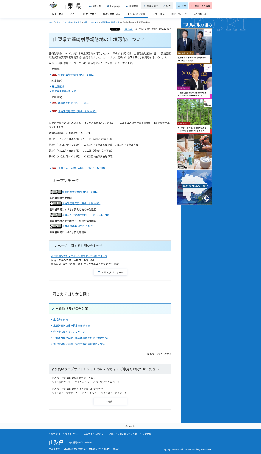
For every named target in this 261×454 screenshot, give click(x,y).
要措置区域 (58, 86)
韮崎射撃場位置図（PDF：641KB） (77, 74)
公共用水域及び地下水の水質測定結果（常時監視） (81, 338)
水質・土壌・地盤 (90, 22)
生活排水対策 (60, 319)
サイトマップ (71, 433)
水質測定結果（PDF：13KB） (78, 226)
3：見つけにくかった (115, 393)
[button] (95, 5)
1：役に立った (63, 382)
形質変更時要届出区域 (64, 91)
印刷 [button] (130, 29)
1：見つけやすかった (66, 393)
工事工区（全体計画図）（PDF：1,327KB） (82, 168)
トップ (52, 22)
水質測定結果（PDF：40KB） (74, 102)
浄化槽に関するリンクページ (69, 332)
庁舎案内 (55, 433)
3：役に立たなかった (108, 382)
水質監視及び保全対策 (109, 22)
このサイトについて (93, 433)
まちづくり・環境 (64, 22)
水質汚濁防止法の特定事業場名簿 (71, 325)
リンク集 (146, 433)
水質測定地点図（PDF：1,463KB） (77, 111)
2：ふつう (83, 382)
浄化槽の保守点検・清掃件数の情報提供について (80, 344)
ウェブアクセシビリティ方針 (123, 433)
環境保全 (77, 22)
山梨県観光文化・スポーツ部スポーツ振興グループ (79, 256)
